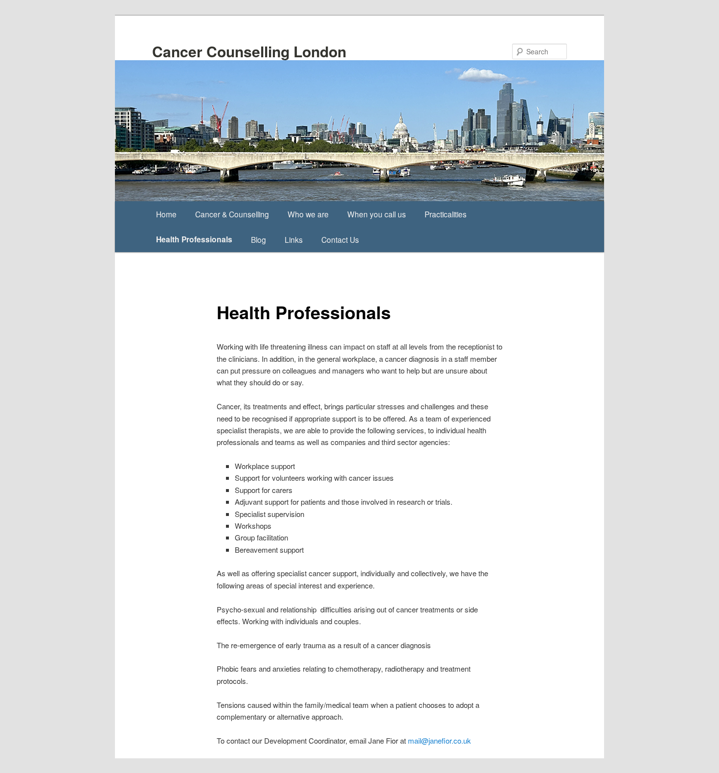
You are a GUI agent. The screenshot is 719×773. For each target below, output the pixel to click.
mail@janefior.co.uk (439, 740)
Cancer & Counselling (232, 214)
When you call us (376, 214)
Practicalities (446, 214)
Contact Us (340, 239)
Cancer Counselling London (249, 51)
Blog (258, 239)
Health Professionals (194, 239)
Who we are (308, 214)
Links (294, 239)
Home (166, 214)
